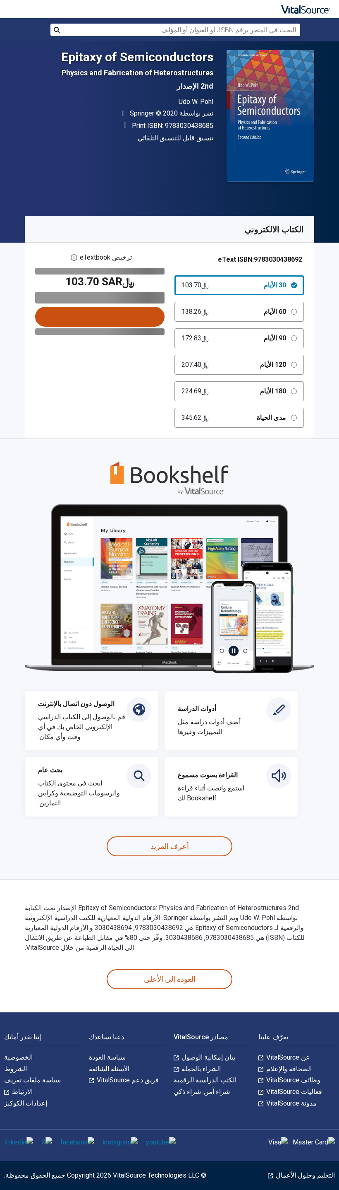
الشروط (15, 1069)
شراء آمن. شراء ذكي (202, 1092)
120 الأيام (233, 365)
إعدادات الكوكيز (25, 1103)
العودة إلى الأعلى (170, 979)
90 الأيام (233, 338)
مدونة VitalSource (291, 1103)
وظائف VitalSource (292, 1080)
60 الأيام (233, 312)
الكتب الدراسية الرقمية (205, 1080)
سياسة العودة (107, 1057)
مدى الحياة (233, 418)
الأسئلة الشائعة (109, 1069)
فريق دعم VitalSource (127, 1080)
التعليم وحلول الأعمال (304, 1175)
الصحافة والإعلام (288, 1069)
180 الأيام (233, 391)
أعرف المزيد (169, 846)
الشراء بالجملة (200, 1069)
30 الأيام (233, 285)
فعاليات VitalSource (293, 1092)
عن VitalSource (287, 1057)
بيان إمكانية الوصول (207, 1057)
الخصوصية (18, 1057)
